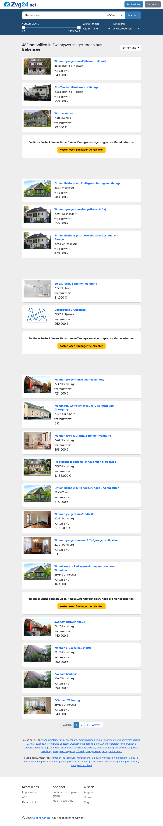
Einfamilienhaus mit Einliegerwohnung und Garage (87, 183)
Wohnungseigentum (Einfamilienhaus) (79, 379)
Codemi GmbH (41, 817)
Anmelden (153, 4)
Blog (86, 802)
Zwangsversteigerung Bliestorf (52, 743)
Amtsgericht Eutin (128, 761)
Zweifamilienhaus (65, 674)
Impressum (29, 792)
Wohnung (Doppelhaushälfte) (73, 648)
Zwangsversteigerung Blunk (85, 743)
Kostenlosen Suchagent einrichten (81, 149)
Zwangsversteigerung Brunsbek (118, 743)
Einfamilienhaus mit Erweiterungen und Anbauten (86, 488)
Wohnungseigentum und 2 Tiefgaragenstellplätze (86, 540)
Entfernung (129, 47)
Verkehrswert (30, 23)
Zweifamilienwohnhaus (69, 621)
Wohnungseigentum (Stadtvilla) (74, 514)
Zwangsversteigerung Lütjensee (42, 747)
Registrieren (134, 4)
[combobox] (63, 15)
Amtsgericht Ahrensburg (104, 761)
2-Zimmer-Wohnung (67, 700)
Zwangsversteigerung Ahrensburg (58, 739)
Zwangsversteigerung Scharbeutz (104, 751)
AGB (24, 797)
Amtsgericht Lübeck (81, 765)
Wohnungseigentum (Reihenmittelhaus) (80, 61)
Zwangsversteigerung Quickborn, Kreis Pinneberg (87, 747)
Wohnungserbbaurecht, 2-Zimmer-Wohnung (82, 435)
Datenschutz (29, 802)
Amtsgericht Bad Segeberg (75, 761)
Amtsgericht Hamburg (64, 757)
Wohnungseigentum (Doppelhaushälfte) (80, 209)
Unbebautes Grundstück (70, 310)
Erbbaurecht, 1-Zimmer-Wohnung (75, 283)
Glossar (88, 797)
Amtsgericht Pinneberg (47, 761)
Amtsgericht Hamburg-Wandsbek (95, 757)
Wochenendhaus (65, 113)
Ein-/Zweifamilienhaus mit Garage (76, 87)
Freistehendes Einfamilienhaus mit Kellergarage (85, 462)
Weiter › (96, 724)
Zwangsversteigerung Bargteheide (97, 739)
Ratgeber (89, 792)
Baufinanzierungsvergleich (66, 794)
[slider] (23, 27)
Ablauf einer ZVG (63, 801)
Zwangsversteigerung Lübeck (68, 751)
